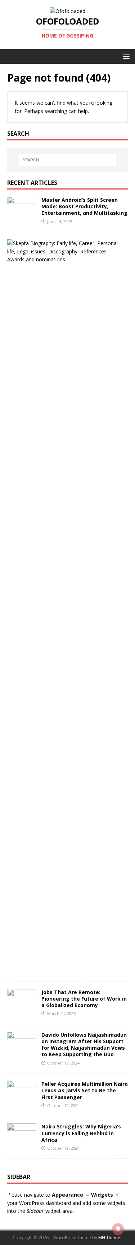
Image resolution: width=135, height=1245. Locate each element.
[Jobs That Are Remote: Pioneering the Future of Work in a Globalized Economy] (21, 1006)
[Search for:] (67, 160)
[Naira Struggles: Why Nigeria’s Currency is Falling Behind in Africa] (21, 1140)
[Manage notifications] (118, 1229)
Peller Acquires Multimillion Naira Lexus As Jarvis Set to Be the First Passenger (84, 1090)
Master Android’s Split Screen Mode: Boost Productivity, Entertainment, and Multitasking (84, 206)
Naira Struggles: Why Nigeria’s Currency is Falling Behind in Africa (81, 1133)
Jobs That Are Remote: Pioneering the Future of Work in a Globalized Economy (84, 999)
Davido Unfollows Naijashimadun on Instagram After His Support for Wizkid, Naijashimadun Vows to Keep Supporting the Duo (84, 1044)
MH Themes (110, 1238)
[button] (125, 56)
